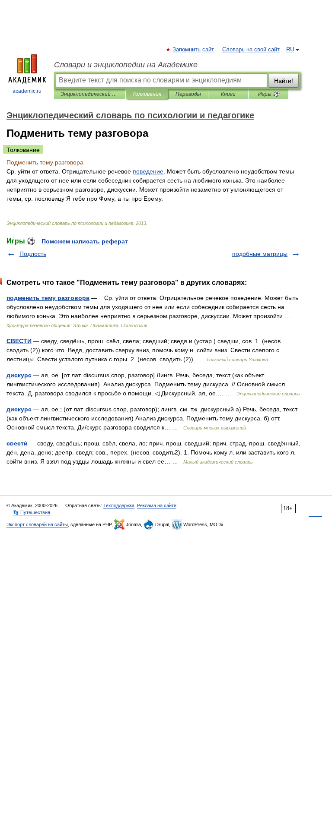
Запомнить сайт (193, 50)
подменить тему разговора (47, 297)
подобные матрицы (259, 253)
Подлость (32, 253)
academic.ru (27, 91)
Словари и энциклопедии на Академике (126, 64)
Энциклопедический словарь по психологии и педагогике (90, 94)
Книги (228, 94)
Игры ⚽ (268, 94)
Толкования (146, 94)
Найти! (283, 80)
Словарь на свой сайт (251, 50)
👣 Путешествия (31, 512)
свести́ (17, 443)
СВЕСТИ (19, 341)
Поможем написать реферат (85, 241)
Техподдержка (118, 505)
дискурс (19, 375)
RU (290, 50)
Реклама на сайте (156, 505)
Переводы (188, 94)
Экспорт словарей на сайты (37, 524)
